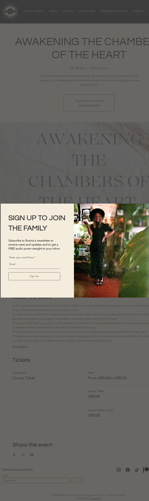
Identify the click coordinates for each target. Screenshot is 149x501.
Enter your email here (21, 257)
